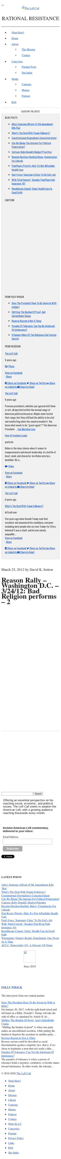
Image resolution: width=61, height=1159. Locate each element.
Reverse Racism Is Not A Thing (26, 321)
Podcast (26, 96)
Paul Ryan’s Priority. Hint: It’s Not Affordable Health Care (29, 915)
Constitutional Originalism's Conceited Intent (34, 138)
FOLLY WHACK (11, 987)
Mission (12, 1095)
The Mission (28, 49)
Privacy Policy (16, 1138)
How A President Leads (16, 435)
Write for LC (15, 1124)
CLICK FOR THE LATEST (30, 111)
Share (9, 376)
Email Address (10, 837)
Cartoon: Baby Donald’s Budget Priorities (23, 902)
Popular (12, 1133)
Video (11, 466)
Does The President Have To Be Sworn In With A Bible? (28, 1004)
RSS (14, 102)
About (15, 44)
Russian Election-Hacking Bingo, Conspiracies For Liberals (28, 907)
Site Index (27, 72)
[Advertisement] (31, 613)
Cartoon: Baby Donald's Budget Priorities (32, 152)
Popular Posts (29, 66)
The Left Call (11, 353)
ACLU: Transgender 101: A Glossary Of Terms (27, 945)
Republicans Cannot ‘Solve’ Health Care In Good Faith (28, 932)
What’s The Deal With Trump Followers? (31, 133)
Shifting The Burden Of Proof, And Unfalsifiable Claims (28, 314)
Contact (26, 55)
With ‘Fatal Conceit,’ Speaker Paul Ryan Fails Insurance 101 (25, 925)
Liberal (12, 1100)
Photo (11, 366)
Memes (25, 90)
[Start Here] (18, 32)
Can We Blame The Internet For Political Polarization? (30, 899)
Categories (17, 61)
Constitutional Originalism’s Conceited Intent (25, 895)
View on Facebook (13, 373)
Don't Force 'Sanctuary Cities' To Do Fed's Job (34, 174)
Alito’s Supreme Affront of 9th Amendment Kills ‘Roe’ (27, 886)
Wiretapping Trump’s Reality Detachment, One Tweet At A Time (30, 939)
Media (15, 79)
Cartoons (26, 84)
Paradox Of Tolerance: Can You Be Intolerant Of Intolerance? (27, 1053)
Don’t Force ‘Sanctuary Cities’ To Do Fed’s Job (26, 920)
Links (11, 1143)
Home (15, 38)
